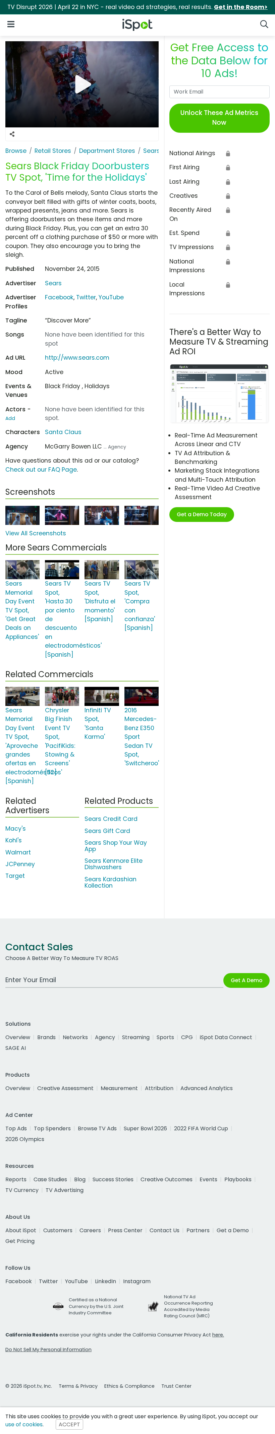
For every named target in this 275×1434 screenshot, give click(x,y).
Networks (75, 1037)
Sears (53, 283)
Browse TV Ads (97, 1128)
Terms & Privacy (78, 1386)
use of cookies (24, 1424)
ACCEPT (69, 1424)
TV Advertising (65, 1190)
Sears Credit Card (111, 819)
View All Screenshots (35, 533)
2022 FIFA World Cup (201, 1128)
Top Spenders (52, 1128)
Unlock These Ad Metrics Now (219, 117)
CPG (187, 1037)
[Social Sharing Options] (12, 134)
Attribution (159, 1088)
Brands (46, 1037)
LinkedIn (105, 1281)
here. (218, 1334)
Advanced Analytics (206, 1088)
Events (208, 1179)
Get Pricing (20, 1241)
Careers (90, 1230)
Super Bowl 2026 (145, 1128)
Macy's (15, 829)
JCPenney (20, 864)
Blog (80, 1179)
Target (15, 876)
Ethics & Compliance (129, 1386)
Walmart (18, 852)
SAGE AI (15, 1048)
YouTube (111, 297)
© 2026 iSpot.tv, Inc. (28, 1386)
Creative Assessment (65, 1088)
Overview (17, 1037)
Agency (105, 1037)
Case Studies (50, 1179)
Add (10, 418)
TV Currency (22, 1190)
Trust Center (176, 1386)
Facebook (59, 297)
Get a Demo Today (202, 514)
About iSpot (20, 1230)
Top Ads (16, 1128)
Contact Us (164, 1230)
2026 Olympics (24, 1139)
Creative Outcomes (166, 1179)
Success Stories (113, 1179)
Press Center (125, 1230)
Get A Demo (246, 980)
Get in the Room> (241, 7)
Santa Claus (63, 432)
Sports (165, 1037)
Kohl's (13, 840)
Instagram (137, 1281)
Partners (198, 1230)
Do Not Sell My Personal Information (48, 1349)
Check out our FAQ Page (41, 470)
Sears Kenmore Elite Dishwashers (114, 864)
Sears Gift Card (107, 831)
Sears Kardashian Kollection (110, 882)
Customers (57, 1230)
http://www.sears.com (77, 358)
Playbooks (238, 1179)
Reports (15, 1179)
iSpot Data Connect (226, 1037)
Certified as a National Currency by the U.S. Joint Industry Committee (96, 1306)
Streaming (136, 1037)
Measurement (119, 1088)
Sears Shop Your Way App (116, 846)
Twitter (86, 297)
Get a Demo (233, 1230)
